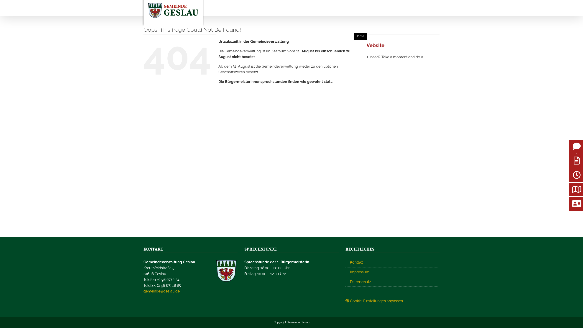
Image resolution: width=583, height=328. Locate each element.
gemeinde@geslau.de (161, 291)
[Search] (414, 8)
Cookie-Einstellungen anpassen (376, 301)
